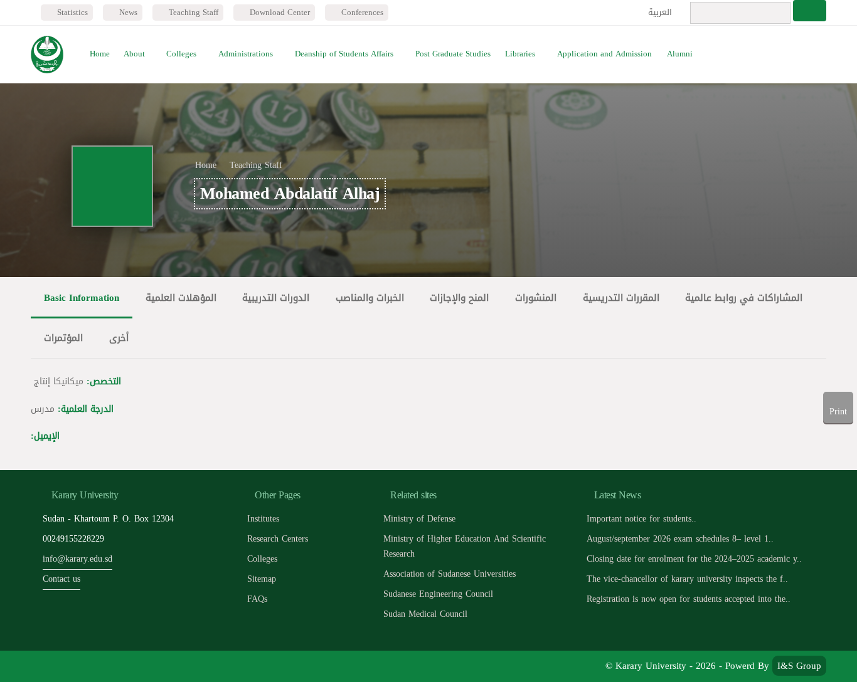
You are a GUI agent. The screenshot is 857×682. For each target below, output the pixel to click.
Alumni (680, 53)
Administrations (245, 53)
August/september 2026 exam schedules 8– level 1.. (680, 538)
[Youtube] (100, 666)
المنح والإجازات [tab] (459, 297)
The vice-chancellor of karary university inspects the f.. (687, 578)
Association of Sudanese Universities (449, 573)
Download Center (278, 12)
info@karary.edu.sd (77, 558)
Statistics (71, 12)
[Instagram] (128, 666)
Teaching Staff (192, 12)
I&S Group (799, 665)
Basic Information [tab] (81, 297)
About (134, 53)
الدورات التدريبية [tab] (275, 297)
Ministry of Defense (419, 518)
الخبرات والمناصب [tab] (370, 297)
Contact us (61, 578)
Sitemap (261, 578)
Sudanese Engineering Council (438, 593)
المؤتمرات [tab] (63, 337)
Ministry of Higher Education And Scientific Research (464, 546)
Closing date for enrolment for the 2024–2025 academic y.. (694, 558)
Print (838, 411)
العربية (661, 12)
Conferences (361, 12)
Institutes (263, 518)
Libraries (520, 53)
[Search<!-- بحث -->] (809, 10)
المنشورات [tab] (535, 297)
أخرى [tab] (119, 337)
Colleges (181, 53)
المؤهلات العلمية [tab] (181, 297)
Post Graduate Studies (453, 53)
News (127, 12)
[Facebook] (43, 666)
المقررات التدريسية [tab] (621, 297)
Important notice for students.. (641, 518)
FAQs (257, 598)
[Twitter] (71, 666)
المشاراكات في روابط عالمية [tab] (743, 297)
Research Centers (277, 538)
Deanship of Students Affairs (344, 53)
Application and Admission (604, 53)
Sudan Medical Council (425, 614)
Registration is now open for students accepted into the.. (688, 598)
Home (100, 53)
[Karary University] (47, 54)
